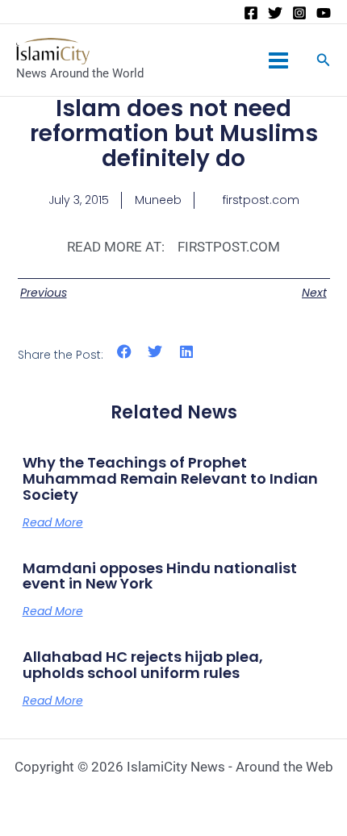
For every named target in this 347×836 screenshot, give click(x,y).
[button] (124, 352)
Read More (53, 522)
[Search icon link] (323, 61)
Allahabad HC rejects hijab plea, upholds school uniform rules (143, 665)
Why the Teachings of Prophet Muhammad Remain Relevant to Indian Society (170, 478)
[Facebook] (251, 13)
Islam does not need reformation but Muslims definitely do (174, 133)
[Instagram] (299, 13)
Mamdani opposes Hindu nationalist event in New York (160, 576)
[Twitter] (275, 13)
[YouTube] (323, 13)
